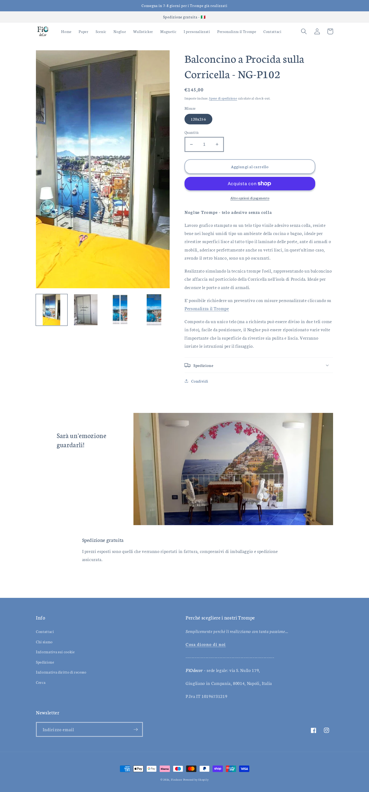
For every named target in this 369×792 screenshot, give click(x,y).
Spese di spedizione (223, 98)
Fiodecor (176, 779)
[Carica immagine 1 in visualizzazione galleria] (51, 310)
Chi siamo (44, 641)
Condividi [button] (199, 381)
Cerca (40, 682)
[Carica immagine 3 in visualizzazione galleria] (120, 310)
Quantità (192, 132)
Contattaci (45, 631)
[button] (303, 31)
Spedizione (45, 662)
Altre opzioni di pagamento (249, 197)
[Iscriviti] (135, 729)
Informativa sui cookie (55, 651)
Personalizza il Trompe (207, 308)
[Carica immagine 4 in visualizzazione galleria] (154, 310)
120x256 (198, 119)
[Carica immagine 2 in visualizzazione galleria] (86, 310)
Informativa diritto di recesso (61, 672)
